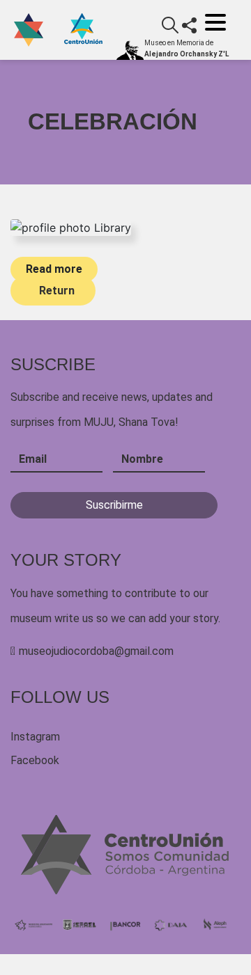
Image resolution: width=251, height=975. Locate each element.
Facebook (34, 760)
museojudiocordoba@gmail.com (96, 651)
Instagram (35, 736)
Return (57, 290)
